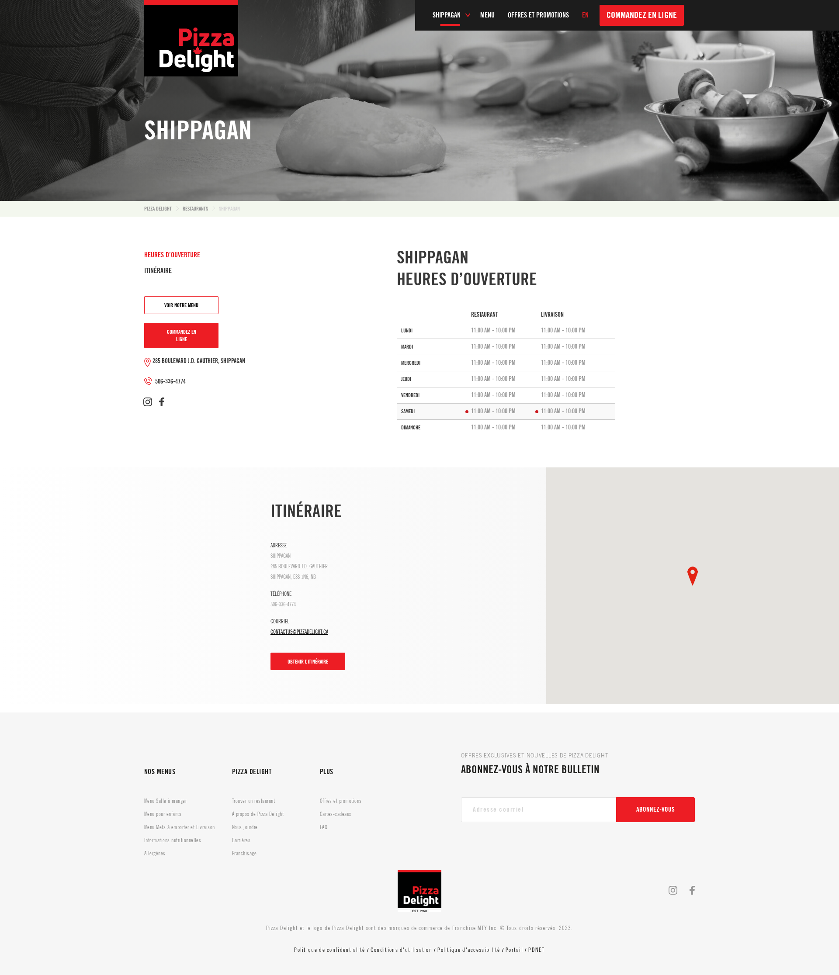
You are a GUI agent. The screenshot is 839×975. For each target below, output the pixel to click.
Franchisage (244, 853)
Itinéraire (158, 270)
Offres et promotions (341, 801)
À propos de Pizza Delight (258, 814)
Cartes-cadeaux (335, 814)
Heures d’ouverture (172, 255)
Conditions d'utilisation (401, 950)
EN (585, 15)
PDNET (536, 950)
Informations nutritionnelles (172, 840)
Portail (514, 950)
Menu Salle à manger (165, 801)
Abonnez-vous (655, 809)
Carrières (241, 840)
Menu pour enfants (162, 814)
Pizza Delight (158, 208)
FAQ (323, 827)
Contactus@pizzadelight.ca (299, 632)
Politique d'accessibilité (468, 950)
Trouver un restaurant (253, 801)
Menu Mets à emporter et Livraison (179, 827)
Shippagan (229, 208)
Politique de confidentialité (329, 950)
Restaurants (195, 208)
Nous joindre (245, 827)
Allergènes (155, 853)
